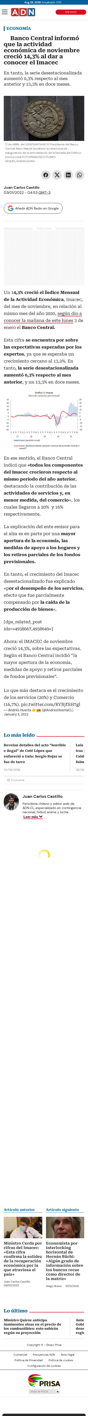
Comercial (20, 1355)
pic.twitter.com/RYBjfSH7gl (50, 704)
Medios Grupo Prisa (44, 1391)
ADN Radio (23, 12)
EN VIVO (70, 12)
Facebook (45, 175)
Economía (19, 28)
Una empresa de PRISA (44, 1380)
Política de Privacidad (29, 1360)
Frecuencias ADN (44, 1355)
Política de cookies (61, 1360)
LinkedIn (68, 175)
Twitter (57, 175)
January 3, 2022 (16, 714)
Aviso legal (67, 1355)
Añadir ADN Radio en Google (37, 208)
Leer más (30, 817)
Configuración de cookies (44, 1366)
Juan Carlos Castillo (22, 187)
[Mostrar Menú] (4, 12)
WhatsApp (79, 175)
